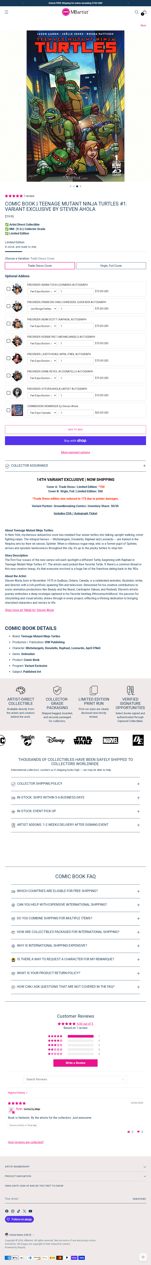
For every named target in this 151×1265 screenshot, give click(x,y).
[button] (14, 196)
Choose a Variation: (30, 258)
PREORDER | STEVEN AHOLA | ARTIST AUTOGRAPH (57, 388)
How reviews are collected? (26, 1142)
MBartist (28, 1240)
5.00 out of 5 (85, 1024)
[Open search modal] (136, 12)
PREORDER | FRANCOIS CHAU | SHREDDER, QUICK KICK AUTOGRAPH (66, 302)
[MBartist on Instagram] (13, 1211)
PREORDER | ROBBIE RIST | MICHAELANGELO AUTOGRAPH (61, 336)
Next (143, 25)
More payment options (75, 452)
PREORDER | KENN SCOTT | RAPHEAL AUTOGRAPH (56, 319)
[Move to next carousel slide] (143, 854)
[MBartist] (75, 12)
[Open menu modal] (6, 12)
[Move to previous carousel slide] (134, 854)
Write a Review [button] (75, 1063)
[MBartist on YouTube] (31, 1211)
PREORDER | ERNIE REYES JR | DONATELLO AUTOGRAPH (60, 371)
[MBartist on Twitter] (25, 1211)
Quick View (17, 292)
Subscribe (139, 1198)
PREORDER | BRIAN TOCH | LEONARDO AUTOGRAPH (57, 284)
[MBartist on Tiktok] (19, 1211)
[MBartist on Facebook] (7, 1211)
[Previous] (23, 3)
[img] (17, 1103)
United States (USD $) (20, 1234)
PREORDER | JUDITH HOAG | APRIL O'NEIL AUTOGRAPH (59, 354)
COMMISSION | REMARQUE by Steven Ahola (52, 406)
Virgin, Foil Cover (111, 265)
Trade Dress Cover (40, 265)
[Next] (128, 3)
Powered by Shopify (15, 1247)
